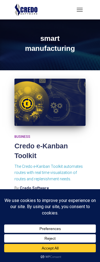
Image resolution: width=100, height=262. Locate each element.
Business (22, 137)
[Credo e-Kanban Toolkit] (50, 102)
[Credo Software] (28, 10)
